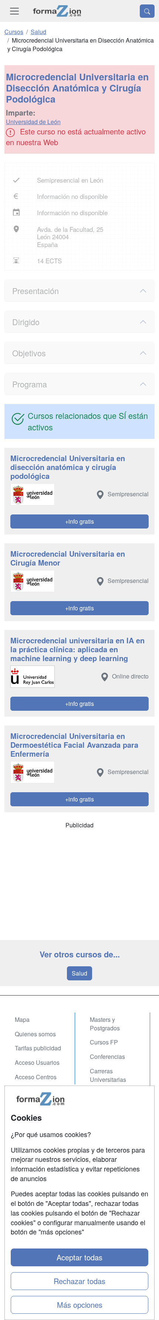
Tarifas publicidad (38, 1048)
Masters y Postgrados (105, 1023)
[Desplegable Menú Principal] (14, 11)
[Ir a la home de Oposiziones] (57, 11)
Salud (79, 973)
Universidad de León (33, 121)
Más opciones (79, 1304)
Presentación (35, 290)
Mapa (22, 1019)
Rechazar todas (79, 1281)
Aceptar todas (79, 1257)
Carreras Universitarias (108, 1075)
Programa (29, 384)
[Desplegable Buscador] (147, 11)
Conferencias (107, 1056)
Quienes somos (35, 1034)
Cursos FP (104, 1042)
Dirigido (26, 321)
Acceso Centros (36, 1077)
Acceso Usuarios (37, 1062)
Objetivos (29, 353)
